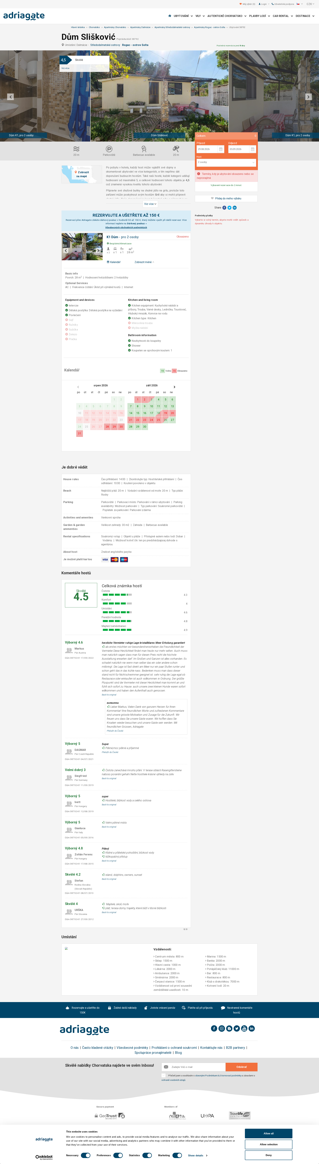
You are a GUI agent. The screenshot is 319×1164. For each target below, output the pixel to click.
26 (165, 419)
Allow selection (269, 1144)
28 (107, 426)
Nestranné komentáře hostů (239, 1010)
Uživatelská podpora (284, 4)
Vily (199, 16)
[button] (300, 4)
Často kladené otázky (97, 1048)
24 (151, 419)
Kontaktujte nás (211, 1048)
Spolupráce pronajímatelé (153, 1053)
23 (144, 419)
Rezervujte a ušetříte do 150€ (85, 1010)
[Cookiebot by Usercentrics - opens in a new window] (44, 1157)
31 (79, 433)
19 (165, 413)
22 (137, 419)
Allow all (269, 1133)
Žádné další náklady (125, 1007)
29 (114, 426)
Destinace (304, 16)
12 (165, 406)
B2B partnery (235, 1048)
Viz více (65, 68)
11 (158, 406)
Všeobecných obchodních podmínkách (126, 227)
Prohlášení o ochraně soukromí (174, 1048)
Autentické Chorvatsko (226, 16)
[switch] (118, 1155)
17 (151, 413)
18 (158, 413)
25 (158, 419)
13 (172, 406)
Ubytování (182, 16)
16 (144, 413)
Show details (195, 1155)
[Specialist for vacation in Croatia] (84, 1030)
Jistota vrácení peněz (162, 1007)
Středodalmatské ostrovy (105, 45)
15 (137, 413)
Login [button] (264, 4)
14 (130, 413)
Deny (269, 1155)
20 (172, 413)
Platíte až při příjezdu (200, 1007)
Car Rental (282, 16)
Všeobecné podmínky (132, 1048)
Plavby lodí (258, 16)
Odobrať (241, 1067)
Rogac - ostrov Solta (136, 45)
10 (151, 406)
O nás (75, 1048)
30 (121, 426)
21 (130, 419)
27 (172, 419)
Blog (178, 1053)
